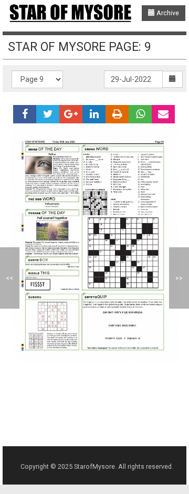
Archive (167, 13)
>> (179, 278)
